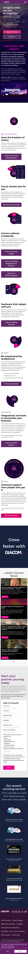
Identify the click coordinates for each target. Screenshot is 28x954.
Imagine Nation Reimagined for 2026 (12, 607)
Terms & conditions (19, 931)
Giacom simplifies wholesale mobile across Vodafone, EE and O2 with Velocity (14, 628)
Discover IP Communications (11, 274)
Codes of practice (6, 920)
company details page (12, 941)
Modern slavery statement (8, 924)
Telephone (6, 720)
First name (6, 706)
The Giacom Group (5, 940)
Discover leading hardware (11, 323)
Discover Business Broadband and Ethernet (11, 264)
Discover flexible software (11, 444)
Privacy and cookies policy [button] (7, 947)
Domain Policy (16, 935)
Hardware (7, 743)
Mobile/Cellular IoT (9, 741)
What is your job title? (9, 730)
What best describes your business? (13, 748)
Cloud (5, 738)
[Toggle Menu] (25, 2)
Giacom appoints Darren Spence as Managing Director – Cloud (13, 588)
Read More (5, 596)
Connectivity (7, 740)
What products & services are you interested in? (12, 735)
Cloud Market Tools (9, 745)
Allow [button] (20, 951)
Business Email (7, 715)
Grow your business (11, 384)
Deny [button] (7, 951)
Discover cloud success (11, 205)
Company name (7, 725)
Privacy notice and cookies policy (10, 927)
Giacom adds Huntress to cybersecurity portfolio (10, 650)
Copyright (19, 924)
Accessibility (4, 931)
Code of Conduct (5, 935)
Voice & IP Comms (9, 747)
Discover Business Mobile (11, 253)
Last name (6, 710)
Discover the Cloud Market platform (11, 157)
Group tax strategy (17, 920)
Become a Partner (11, 515)
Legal (11, 931)
